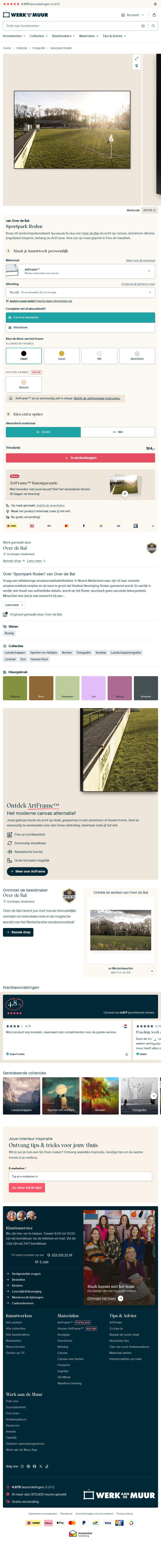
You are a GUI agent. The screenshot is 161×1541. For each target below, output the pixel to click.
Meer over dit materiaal (140, 260)
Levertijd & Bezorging (26, 1291)
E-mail (44, 1262)
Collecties (37, 36)
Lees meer (35, 561)
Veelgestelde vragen (26, 1274)
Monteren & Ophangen (27, 1297)
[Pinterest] (28, 1466)
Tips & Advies (112, 36)
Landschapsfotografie (126, 653)
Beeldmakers (61, 36)
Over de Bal (20, 221)
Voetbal (101, 653)
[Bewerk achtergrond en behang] (136, 65)
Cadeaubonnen (23, 1303)
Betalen (17, 1286)
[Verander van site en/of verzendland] (155, 4)
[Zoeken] (153, 26)
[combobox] (71, 25)
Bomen (67, 653)
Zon (23, 659)
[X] (41, 1466)
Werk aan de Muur (24, 1394)
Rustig (9, 633)
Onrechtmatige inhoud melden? (94, 1513)
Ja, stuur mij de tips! (27, 1187)
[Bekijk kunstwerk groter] (136, 58)
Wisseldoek (20, 327)
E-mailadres (17, 1168)
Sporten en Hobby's (43, 653)
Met (120, 432)
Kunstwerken (12, 36)
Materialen (87, 36)
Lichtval (10, 659)
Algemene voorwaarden (42, 1513)
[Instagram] (22, 1466)
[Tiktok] (47, 1466)
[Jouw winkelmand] (154, 15)
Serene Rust (39, 659)
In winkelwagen (84, 457)
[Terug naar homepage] (25, 14)
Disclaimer (66, 1513)
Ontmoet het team (101, 1298)
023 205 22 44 (62, 1255)
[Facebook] (34, 1466)
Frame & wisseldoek (25, 317)
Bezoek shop (12, 561)
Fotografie (84, 653)
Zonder (45, 432)
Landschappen (15, 653)
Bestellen (18, 1280)
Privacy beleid (124, 1513)
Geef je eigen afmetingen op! (41, 301)
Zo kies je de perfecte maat (138, 284)
